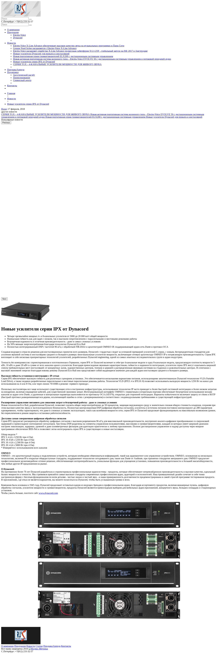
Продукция (13, 32)
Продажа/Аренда (15, 69)
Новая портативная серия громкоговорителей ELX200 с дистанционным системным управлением (63, 56)
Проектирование (21, 77)
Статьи (39, 646)
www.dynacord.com (48, 493)
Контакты (12, 85)
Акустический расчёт (24, 75)
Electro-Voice (19, 35)
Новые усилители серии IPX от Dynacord (34, 61)
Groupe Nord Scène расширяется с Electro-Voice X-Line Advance (45, 48)
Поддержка (13, 72)
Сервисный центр (22, 80)
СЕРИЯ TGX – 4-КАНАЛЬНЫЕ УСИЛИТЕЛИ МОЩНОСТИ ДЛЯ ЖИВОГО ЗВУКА (57, 64)
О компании (13, 29)
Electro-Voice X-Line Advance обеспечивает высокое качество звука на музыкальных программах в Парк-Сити (68, 45)
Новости (11, 43)
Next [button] (4, 299)
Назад (4, 109)
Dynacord (17, 37)
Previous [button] (6, 123)
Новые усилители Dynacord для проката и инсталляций (41, 53)
